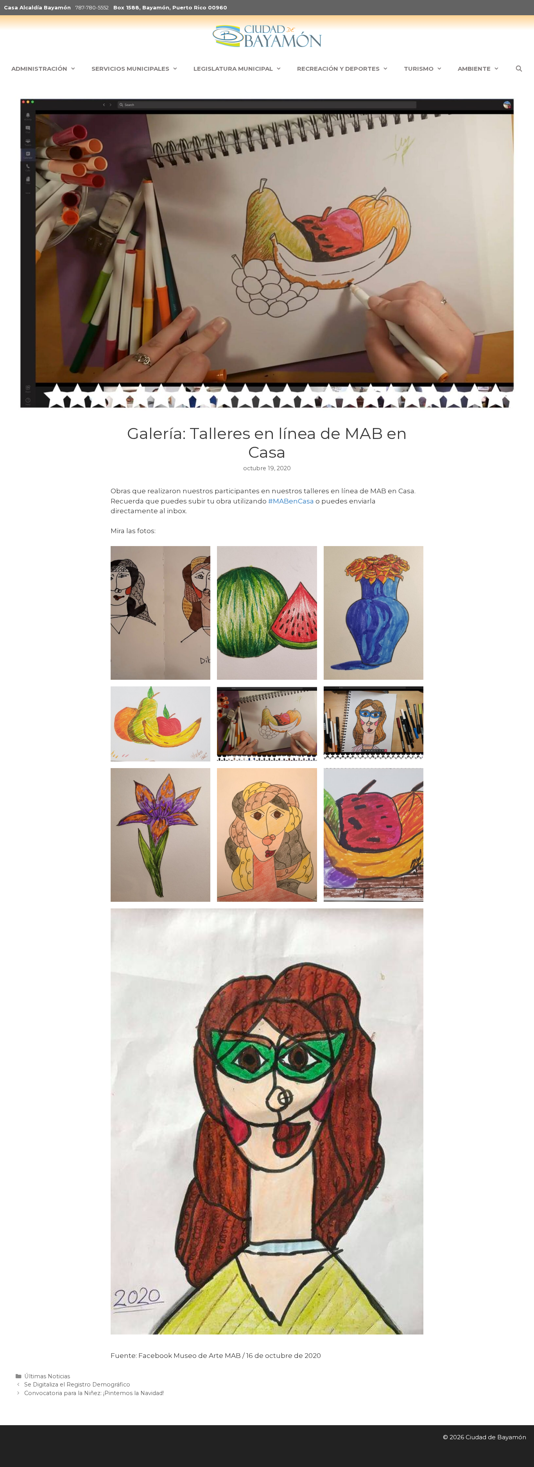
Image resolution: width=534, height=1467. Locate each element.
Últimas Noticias (47, 1376)
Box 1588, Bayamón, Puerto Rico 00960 (170, 7)
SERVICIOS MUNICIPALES (130, 68)
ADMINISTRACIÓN (39, 68)
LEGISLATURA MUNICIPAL (233, 68)
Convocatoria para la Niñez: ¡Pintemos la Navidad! (94, 1393)
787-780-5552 (92, 7)
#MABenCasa (291, 501)
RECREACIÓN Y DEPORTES (338, 68)
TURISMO (419, 68)
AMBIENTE (474, 68)
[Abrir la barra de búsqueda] (518, 69)
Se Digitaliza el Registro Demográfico (77, 1384)
